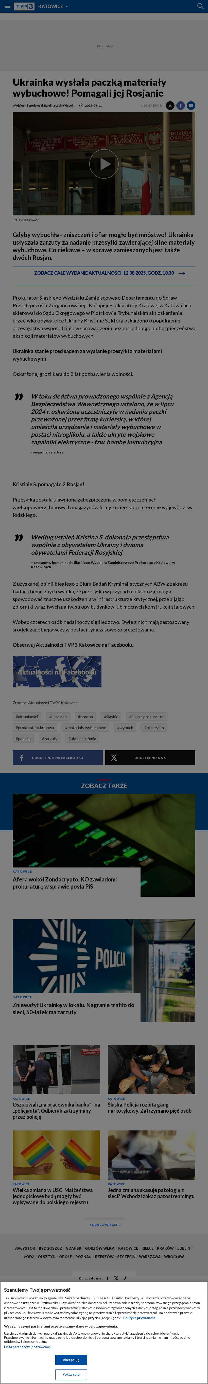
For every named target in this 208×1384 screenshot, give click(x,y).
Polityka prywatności (140, 1318)
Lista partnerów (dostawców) (27, 1347)
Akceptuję (71, 1360)
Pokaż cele (71, 1374)
